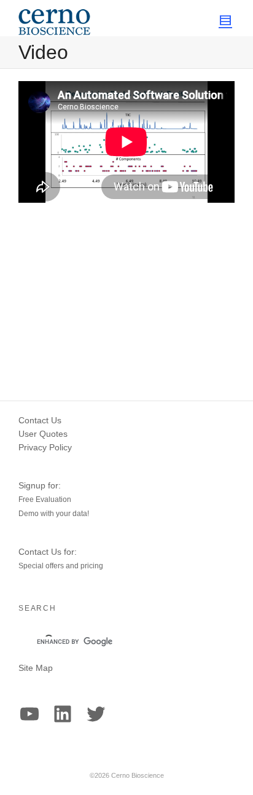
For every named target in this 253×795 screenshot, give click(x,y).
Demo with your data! (53, 513)
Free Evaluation (44, 499)
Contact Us (39, 420)
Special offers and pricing (60, 566)
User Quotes (43, 434)
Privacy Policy (45, 447)
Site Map (35, 668)
